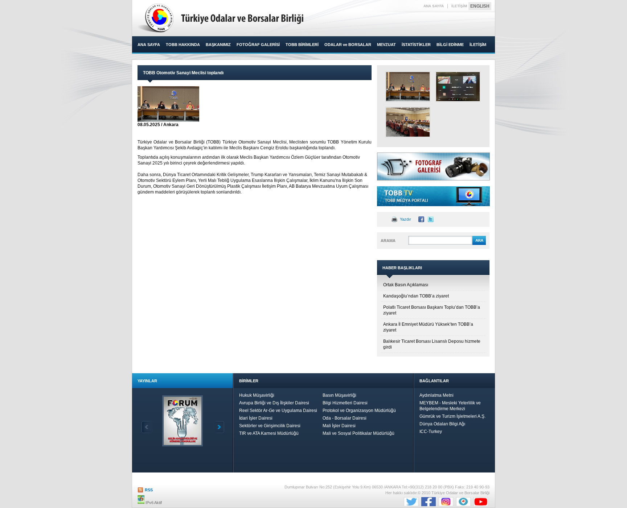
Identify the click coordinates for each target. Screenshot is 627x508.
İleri (219, 427)
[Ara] (479, 243)
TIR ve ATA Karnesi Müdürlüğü (269, 433)
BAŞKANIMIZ (218, 44)
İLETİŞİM (459, 6)
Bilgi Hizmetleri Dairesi (345, 402)
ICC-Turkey (430, 431)
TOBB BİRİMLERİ (302, 44)
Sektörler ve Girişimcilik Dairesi (269, 425)
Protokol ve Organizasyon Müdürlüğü (359, 410)
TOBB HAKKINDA (183, 44)
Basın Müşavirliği (339, 395)
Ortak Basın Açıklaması (405, 284)
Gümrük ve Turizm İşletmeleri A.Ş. (452, 416)
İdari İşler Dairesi (255, 418)
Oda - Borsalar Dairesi (344, 418)
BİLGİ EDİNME (450, 44)
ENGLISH (479, 6)
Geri (147, 427)
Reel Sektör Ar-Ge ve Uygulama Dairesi (278, 410)
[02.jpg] (458, 86)
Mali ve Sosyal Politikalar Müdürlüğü (358, 433)
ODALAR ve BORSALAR (347, 44)
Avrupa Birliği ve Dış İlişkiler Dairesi (274, 402)
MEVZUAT (386, 44)
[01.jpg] (408, 86)
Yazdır (405, 219)
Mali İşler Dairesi (339, 425)
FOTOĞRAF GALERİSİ (258, 44)
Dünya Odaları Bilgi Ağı (442, 423)
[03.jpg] (408, 122)
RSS (149, 490)
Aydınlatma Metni (436, 395)
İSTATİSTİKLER (416, 44)
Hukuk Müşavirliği (256, 395)
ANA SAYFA (433, 6)
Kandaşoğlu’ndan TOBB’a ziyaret (416, 296)
